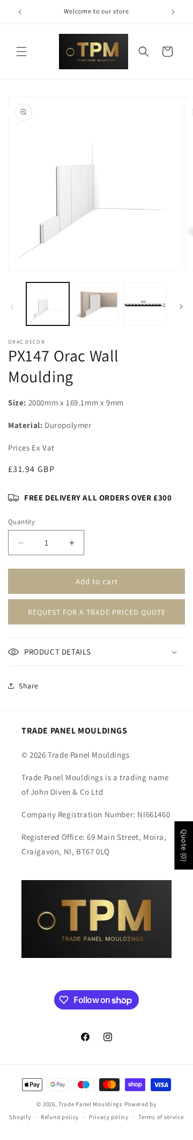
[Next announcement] (173, 12)
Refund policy (60, 1117)
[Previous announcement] (20, 12)
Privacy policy (109, 1117)
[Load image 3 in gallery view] (144, 303)
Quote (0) (184, 845)
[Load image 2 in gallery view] (96, 303)
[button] (21, 51)
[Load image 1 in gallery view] (47, 303)
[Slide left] (12, 306)
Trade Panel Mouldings (91, 1104)
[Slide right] (181, 306)
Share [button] (29, 686)
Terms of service (160, 1117)
